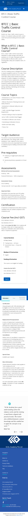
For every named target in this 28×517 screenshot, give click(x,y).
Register (7, 279)
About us (4, 458)
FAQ (3, 468)
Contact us (5, 460)
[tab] (5, 298)
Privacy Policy (6, 463)
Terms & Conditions (7, 466)
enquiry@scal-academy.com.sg (13, 506)
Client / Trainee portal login (10, 3)
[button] (23, 8)
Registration (21, 3)
